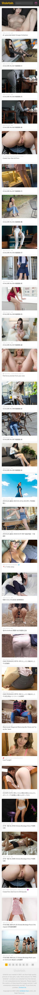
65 (33, 965)
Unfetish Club (24, 991)
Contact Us (22, 987)
